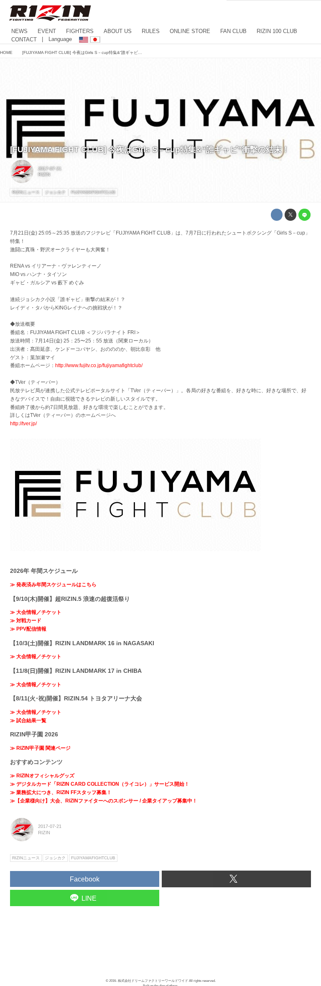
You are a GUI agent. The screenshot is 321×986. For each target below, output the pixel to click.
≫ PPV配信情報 (28, 629)
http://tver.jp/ (23, 424)
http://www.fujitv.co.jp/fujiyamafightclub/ (99, 365)
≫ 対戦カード (25, 620)
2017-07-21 (49, 168)
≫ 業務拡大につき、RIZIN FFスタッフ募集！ (61, 792)
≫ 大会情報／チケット (35, 612)
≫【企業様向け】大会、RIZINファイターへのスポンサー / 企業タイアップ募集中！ (103, 801)
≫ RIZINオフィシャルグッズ (42, 776)
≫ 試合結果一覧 (28, 720)
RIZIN (44, 174)
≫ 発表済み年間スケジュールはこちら (53, 585)
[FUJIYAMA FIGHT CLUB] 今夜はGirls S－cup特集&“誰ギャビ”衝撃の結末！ (150, 149)
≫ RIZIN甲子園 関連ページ (40, 748)
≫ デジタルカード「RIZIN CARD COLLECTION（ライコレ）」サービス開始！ (99, 784)
